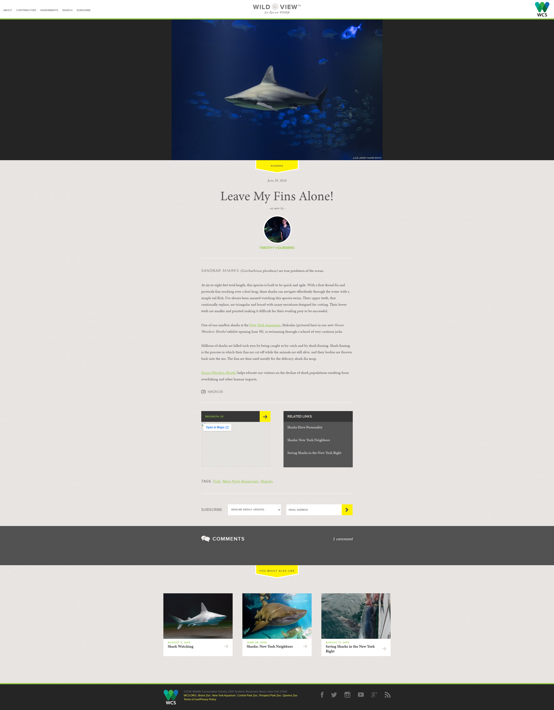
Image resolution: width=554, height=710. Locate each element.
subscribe (84, 10)
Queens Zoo (290, 695)
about (7, 10)
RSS (388, 695)
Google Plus (374, 695)
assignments (49, 10)
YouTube (361, 695)
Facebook (322, 695)
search (67, 10)
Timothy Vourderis (277, 248)
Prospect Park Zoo (270, 695)
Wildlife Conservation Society (542, 9)
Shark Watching (180, 646)
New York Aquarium (265, 325)
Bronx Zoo (204, 695)
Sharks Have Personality (304, 427)
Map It (265, 416)
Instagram (347, 695)
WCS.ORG (190, 695)
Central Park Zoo (247, 695)
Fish (217, 481)
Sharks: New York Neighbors (308, 439)
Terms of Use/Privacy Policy (200, 699)
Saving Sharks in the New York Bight (314, 452)
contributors (26, 10)
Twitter (334, 695)
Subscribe (347, 509)
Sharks (277, 166)
